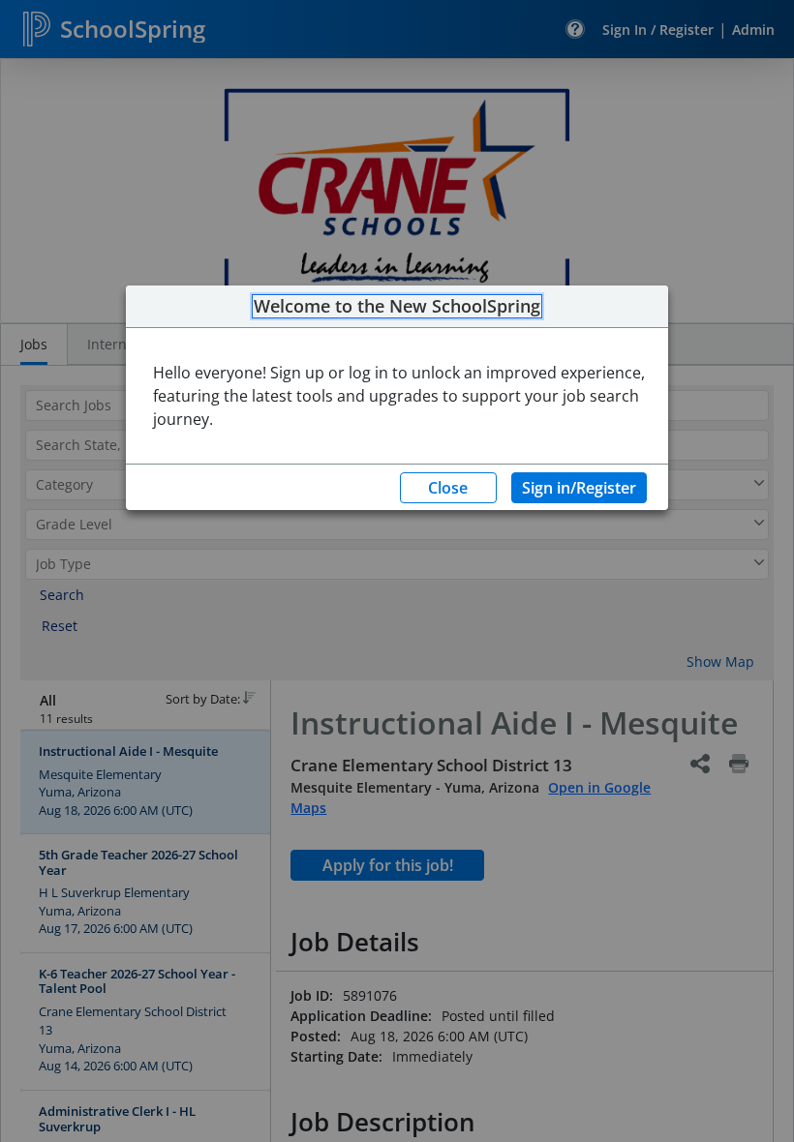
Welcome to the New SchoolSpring (397, 306)
